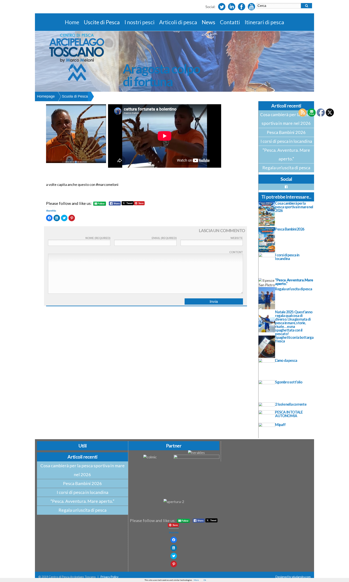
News (208, 22)
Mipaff (280, 424)
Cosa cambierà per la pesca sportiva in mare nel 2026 (286, 119)
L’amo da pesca (286, 360)
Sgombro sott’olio (288, 382)
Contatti (230, 22)
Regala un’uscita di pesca (286, 167)
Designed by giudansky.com (293, 577)
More (196, 580)
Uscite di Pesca (102, 22)
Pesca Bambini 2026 (286, 132)
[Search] (306, 5)
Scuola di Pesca (75, 96)
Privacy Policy (109, 577)
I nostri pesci (139, 22)
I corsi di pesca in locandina (286, 141)
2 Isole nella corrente (290, 404)
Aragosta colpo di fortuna (161, 75)
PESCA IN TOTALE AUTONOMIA (289, 414)
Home (72, 22)
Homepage (46, 96)
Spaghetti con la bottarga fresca (294, 339)
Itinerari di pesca (264, 22)
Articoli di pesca (178, 22)
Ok (205, 580)
